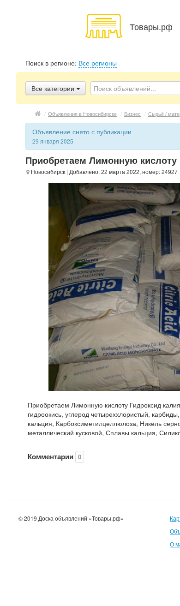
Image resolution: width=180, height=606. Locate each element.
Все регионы (97, 62)
